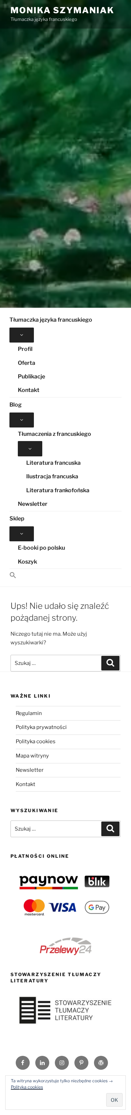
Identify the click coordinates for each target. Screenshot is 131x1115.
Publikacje (31, 376)
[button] (65, 575)
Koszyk (27, 561)
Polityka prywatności (41, 727)
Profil (25, 349)
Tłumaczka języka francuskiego (50, 319)
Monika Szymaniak (62, 10)
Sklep (16, 518)
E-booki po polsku (41, 547)
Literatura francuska (53, 463)
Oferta (26, 363)
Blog (15, 404)
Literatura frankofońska (57, 490)
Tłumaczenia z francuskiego (54, 434)
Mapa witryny (32, 756)
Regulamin (29, 713)
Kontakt (28, 390)
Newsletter (33, 504)
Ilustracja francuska (52, 476)
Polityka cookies (36, 741)
